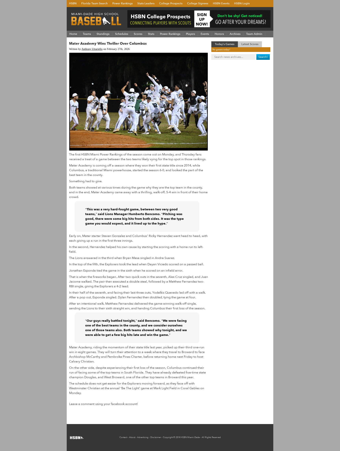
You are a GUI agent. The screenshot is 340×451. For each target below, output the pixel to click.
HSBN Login (242, 3)
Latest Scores (249, 44)
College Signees (197, 3)
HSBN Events (221, 3)
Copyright (168, 437)
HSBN (73, 3)
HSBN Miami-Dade (190, 437)
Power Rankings (122, 3)
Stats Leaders (145, 3)
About (132, 437)
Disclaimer (155, 437)
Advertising (142, 437)
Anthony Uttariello (92, 49)
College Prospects (170, 3)
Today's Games (224, 44)
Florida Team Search (94, 3)
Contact (123, 437)
